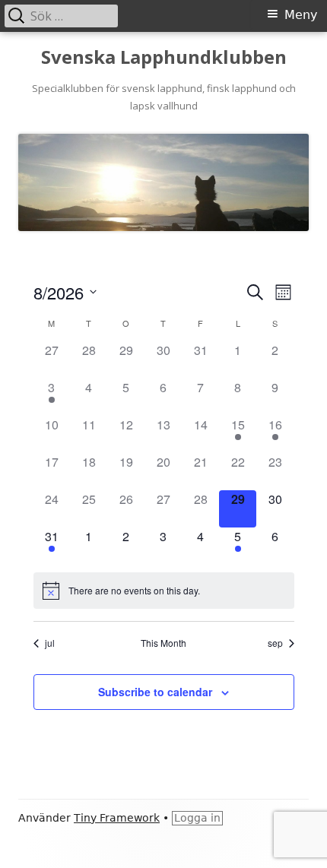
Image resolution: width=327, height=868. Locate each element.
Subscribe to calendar (155, 691)
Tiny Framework (117, 818)
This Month (163, 643)
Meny (300, 15)
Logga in (197, 818)
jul (50, 643)
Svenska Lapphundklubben (164, 57)
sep (275, 643)
